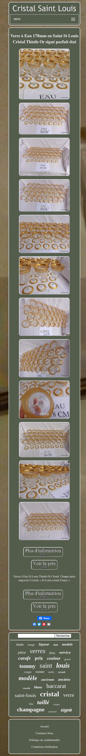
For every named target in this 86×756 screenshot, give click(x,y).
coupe (28, 672)
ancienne (47, 680)
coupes (56, 704)
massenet (52, 711)
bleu (31, 704)
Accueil (44, 726)
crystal (61, 672)
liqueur (44, 644)
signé (66, 710)
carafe (24, 658)
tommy (27, 666)
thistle (20, 644)
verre (68, 695)
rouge (31, 644)
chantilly (26, 688)
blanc (38, 687)
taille (51, 672)
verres (37, 650)
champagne (30, 709)
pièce (22, 652)
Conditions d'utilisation (44, 747)
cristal (49, 694)
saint (46, 665)
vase (55, 644)
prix (39, 658)
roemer (40, 672)
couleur (53, 658)
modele (67, 644)
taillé (43, 702)
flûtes (52, 652)
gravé (67, 659)
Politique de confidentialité (44, 740)
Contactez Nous (44, 733)
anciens (64, 679)
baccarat (56, 686)
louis (63, 665)
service (65, 652)
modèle (28, 678)
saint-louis (25, 695)
